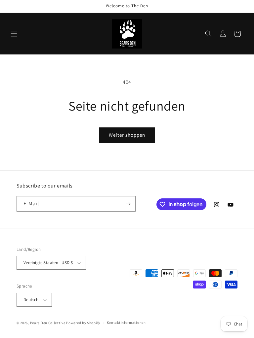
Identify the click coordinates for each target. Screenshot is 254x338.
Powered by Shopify (83, 323)
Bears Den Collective (47, 323)
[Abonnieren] (128, 204)
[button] (14, 33)
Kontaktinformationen (126, 322)
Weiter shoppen (127, 135)
